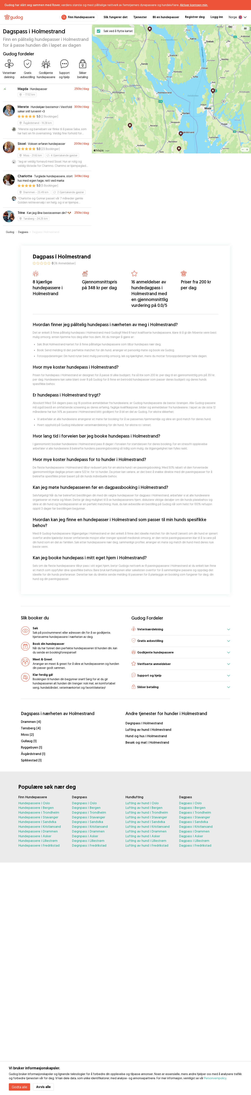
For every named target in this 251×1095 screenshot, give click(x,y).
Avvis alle (43, 1087)
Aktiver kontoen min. (194, 5)
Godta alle (19, 1087)
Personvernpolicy (215, 1078)
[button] (180, 629)
